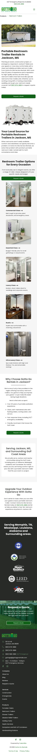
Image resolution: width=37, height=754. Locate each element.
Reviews (5, 681)
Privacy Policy (24, 751)
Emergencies (6, 696)
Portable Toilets (7, 708)
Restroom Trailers (8, 711)
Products (3, 16)
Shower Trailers (7, 714)
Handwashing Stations (10, 730)
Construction (6, 693)
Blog (3, 677)
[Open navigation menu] (34, 9)
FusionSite (22, 743)
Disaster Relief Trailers (10, 718)
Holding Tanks (7, 721)
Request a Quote (18, 96)
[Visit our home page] (9, 638)
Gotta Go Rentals (21, 747)
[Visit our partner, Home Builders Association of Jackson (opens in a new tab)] (18, 568)
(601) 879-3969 (19, 4)
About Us (5, 674)
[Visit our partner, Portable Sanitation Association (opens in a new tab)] (18, 557)
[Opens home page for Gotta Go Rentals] (9, 9)
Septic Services (7, 724)
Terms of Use (13, 751)
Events (4, 699)
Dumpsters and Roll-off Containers (14, 727)
